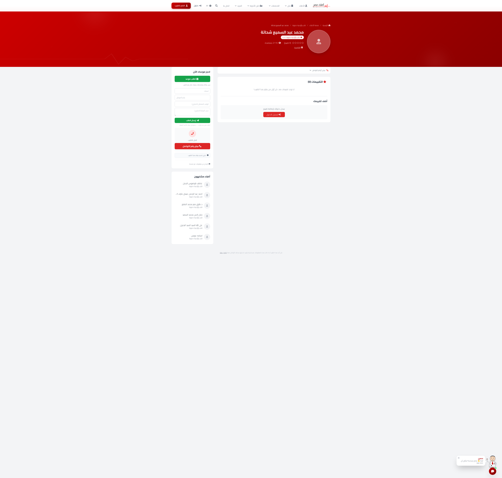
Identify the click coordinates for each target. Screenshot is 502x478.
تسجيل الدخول (272, 114)
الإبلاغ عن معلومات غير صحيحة (198, 164)
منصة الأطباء (314, 25)
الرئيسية (325, 25)
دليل (289, 6)
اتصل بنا (226, 6)
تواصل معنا (223, 252)
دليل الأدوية (254, 6)
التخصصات (275, 6)
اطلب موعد (191, 79)
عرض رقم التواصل (191, 146)
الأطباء (302, 6)
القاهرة (297, 47)
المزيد (239, 6)
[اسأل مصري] (492, 461)
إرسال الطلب (191, 120)
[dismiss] (458, 458)
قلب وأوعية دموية (299, 25)
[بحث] (216, 6)
